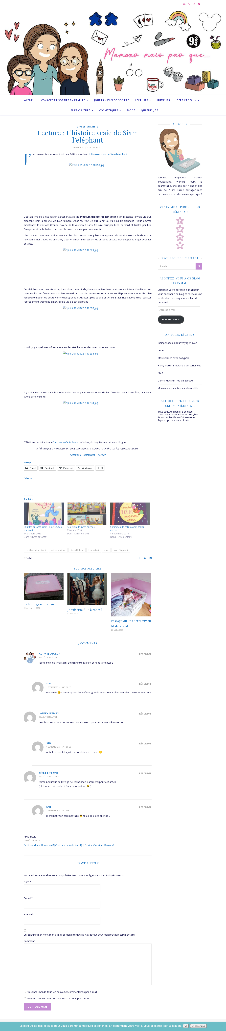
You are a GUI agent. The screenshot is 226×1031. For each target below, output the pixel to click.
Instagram (89, 454)
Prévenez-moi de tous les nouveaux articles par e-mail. (57, 998)
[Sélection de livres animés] (87, 514)
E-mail (28, 898)
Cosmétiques (108, 110)
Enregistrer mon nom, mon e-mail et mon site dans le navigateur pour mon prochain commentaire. (79, 934)
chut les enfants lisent (36, 550)
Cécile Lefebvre (48, 773)
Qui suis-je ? (149, 110)
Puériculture (80, 110)
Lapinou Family (49, 713)
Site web (29, 914)
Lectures (141, 100)
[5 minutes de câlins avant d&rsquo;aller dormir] (130, 514)
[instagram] (184, 4)
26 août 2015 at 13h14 (49, 717)
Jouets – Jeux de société (111, 100)
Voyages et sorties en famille (63, 100)
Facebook (75, 454)
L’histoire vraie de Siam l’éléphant (108, 154)
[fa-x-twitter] (189, 4)
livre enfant (94, 550)
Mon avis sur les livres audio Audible (178, 388)
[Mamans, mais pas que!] (113, 51)
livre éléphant (77, 550)
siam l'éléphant (121, 550)
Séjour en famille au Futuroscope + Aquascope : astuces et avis (177, 419)
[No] (222, 1026)
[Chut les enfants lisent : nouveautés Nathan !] (44, 514)
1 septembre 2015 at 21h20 (58, 747)
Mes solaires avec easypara (173, 357)
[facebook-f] (194, 4)
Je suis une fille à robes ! (84, 610)
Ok (185, 1026)
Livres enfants (87, 126)
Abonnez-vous (171, 319)
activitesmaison (49, 653)
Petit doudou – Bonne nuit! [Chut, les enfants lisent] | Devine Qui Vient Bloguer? (69, 845)
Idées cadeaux (186, 100)
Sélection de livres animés (81, 526)
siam (106, 550)
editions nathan (58, 550)
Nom (27, 882)
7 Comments (95, 147)
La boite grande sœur (39, 604)
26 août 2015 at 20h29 (49, 776)
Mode (131, 110)
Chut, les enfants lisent (65, 442)
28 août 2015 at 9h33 (33, 840)
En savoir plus (198, 1026)
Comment (29, 941)
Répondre (145, 654)
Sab (29, 557)
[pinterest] (199, 4)
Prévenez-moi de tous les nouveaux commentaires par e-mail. (61, 991)
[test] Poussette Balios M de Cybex (178, 414)
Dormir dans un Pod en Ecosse (175, 380)
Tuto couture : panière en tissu (175, 411)
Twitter (101, 454)
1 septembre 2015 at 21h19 (58, 687)
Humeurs (163, 100)
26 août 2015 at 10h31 (49, 657)
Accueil (29, 100)
